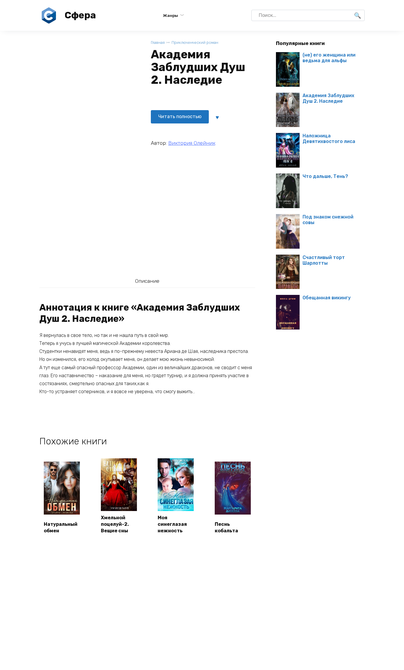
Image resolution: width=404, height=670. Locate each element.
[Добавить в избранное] (217, 116)
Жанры (170, 15)
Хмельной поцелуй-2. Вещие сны (115, 524)
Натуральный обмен (60, 527)
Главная (158, 42)
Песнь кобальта (226, 527)
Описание (147, 281)
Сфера (80, 15)
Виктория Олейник (191, 143)
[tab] (147, 281)
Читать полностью (179, 116)
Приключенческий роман (195, 42)
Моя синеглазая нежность (172, 524)
